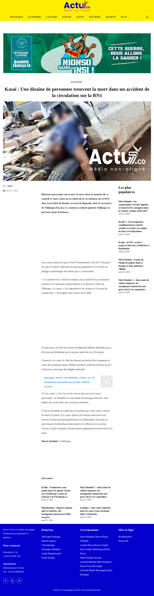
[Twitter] (13, 198)
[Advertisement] (77, 239)
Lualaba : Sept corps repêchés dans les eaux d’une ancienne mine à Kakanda (95, 510)
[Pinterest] (20, 198)
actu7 (10, 186)
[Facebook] (6, 198)
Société (76, 82)
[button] (147, 17)
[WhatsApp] (27, 198)
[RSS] (12, 581)
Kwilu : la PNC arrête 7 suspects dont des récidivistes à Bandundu (134, 245)
